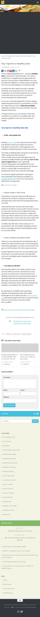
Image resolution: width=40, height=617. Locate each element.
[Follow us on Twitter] (37, 414)
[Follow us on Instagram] (34, 414)
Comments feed (9, 589)
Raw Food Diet (8, 489)
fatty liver (9, 334)
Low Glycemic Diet (9, 480)
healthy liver (16, 334)
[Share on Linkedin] (13, 71)
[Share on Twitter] (5, 71)
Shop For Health (8, 493)
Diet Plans (6, 446)
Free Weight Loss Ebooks (11, 450)
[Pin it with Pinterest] (10, 71)
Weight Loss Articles (10, 506)
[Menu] (37, 2)
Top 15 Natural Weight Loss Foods (14, 562)
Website (6, 397)
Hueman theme (31, 607)
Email (23, 390)
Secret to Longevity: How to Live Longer (16, 551)
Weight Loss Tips (8, 510)
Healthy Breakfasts (9, 459)
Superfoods (7, 501)
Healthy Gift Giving (9, 467)
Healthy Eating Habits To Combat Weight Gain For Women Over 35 (9, 357)
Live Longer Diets (9, 476)
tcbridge (6, 67)
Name (5, 390)
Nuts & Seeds (7, 484)
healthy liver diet (26, 334)
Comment (7, 377)
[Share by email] (16, 71)
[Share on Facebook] (2, 71)
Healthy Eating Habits (24, 56)
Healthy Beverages (8, 56)
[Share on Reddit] (8, 71)
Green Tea (11, 142)
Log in (5, 580)
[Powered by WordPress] (12, 607)
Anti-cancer (7, 441)
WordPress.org (8, 593)
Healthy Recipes (8, 471)
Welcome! (6, 514)
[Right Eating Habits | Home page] (3, 2)
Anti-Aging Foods (9, 437)
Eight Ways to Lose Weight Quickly (14, 547)
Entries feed (7, 584)
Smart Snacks (7, 497)
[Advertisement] (20, 33)
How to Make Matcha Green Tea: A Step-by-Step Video (28, 357)
